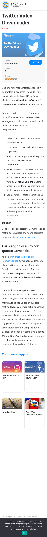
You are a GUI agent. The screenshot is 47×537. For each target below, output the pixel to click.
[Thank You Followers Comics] (35, 403)
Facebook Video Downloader (33, 376)
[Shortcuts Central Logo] (16, 5)
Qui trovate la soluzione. (24, 237)
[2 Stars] (8, 79)
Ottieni (36, 62)
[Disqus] (23, 472)
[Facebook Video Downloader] (35, 367)
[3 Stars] (11, 79)
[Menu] (43, 5)
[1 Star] (6, 79)
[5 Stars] (15, 79)
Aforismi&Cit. (9, 412)
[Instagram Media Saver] (12, 367)
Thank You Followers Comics (34, 413)
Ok (24, 533)
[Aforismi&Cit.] (12, 403)
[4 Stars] (13, 79)
